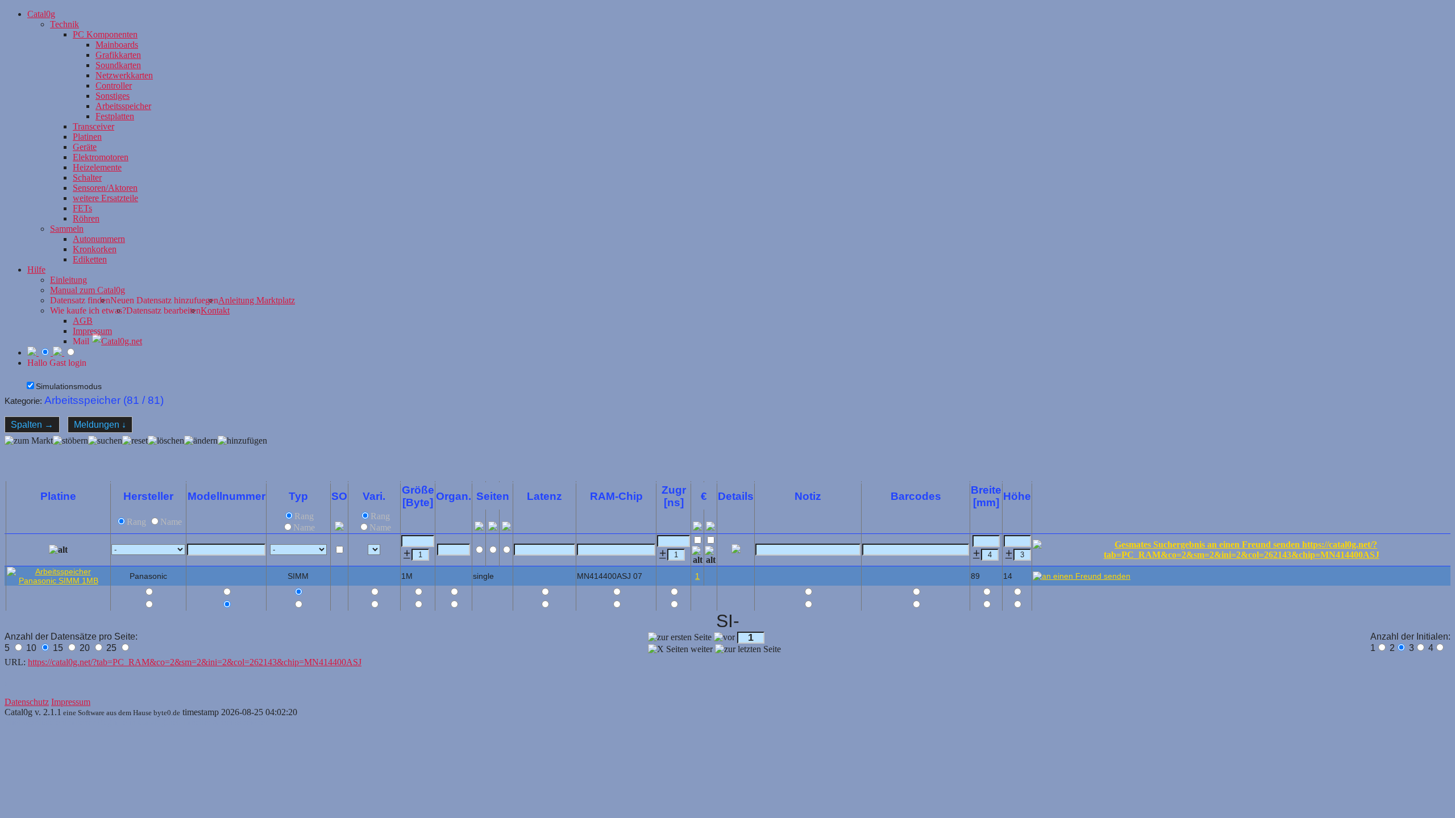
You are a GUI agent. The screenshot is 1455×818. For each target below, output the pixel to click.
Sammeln (67, 228)
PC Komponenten (105, 34)
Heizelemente (97, 167)
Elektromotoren (100, 157)
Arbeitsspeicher (123, 106)
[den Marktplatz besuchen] (29, 455)
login (77, 363)
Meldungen (100, 424)
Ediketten (90, 259)
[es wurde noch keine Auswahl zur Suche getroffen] (105, 455)
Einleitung (68, 280)
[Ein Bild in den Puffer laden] (58, 550)
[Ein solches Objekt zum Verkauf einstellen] (697, 555)
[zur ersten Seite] (680, 637)
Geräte (85, 147)
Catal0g (41, 14)
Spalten (32, 424)
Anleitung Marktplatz (256, 300)
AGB (83, 320)
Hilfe (36, 269)
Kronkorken (95, 249)
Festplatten (114, 116)
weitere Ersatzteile (105, 198)
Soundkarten (118, 65)
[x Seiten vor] (680, 649)
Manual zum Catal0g (87, 290)
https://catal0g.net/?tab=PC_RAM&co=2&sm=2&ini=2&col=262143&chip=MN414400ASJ (194, 662)
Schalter (87, 177)
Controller (113, 85)
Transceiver (93, 126)
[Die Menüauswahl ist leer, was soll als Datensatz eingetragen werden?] (242, 455)
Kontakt (215, 310)
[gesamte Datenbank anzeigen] (70, 455)
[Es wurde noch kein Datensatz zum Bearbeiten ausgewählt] (201, 455)
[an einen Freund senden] (1081, 576)
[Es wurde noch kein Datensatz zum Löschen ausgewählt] (166, 455)
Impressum (92, 331)
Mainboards (116, 44)
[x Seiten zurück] (724, 637)
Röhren (86, 218)
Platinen (87, 136)
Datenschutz (27, 702)
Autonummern (99, 239)
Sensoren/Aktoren (105, 188)
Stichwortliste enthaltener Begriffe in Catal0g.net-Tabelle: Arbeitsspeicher (136, 722)
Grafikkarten (118, 55)
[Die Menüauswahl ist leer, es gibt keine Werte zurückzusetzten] (135, 455)
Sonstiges (112, 96)
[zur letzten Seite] (748, 649)
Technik (64, 24)
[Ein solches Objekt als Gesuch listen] (710, 555)
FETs (82, 208)
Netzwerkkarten (124, 75)
